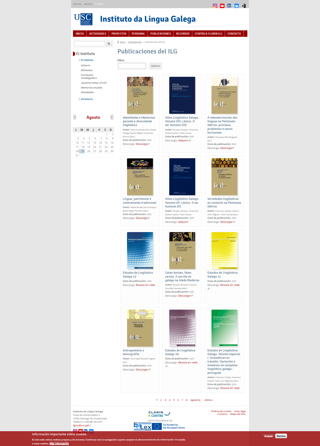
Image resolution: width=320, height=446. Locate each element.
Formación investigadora (89, 76)
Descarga (142, 144)
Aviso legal (240, 411)
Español (99, 4)
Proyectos (118, 33)
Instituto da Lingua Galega (148, 19)
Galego (88, 4)
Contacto (234, 33)
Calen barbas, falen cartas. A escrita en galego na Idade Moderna (182, 276)
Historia (85, 65)
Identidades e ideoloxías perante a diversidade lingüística (139, 121)
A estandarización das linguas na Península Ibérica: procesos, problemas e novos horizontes (222, 125)
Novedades (87, 92)
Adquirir (184, 140)
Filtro (120, 60)
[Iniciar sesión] (244, 4)
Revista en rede (145, 285)
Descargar (227, 222)
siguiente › (195, 399)
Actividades (97, 33)
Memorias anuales (91, 87)
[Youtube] (222, 4)
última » (208, 399)
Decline (281, 436)
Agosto (93, 117)
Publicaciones (160, 33)
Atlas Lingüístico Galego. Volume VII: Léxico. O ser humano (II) (182, 202)
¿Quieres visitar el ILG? (94, 82)
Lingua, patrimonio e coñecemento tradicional (139, 200)
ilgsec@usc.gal (82, 425)
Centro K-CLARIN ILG (208, 33)
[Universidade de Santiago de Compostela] (83, 20)
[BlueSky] (237, 4)
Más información (59, 443)
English (77, 4)
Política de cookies (221, 411)
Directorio (87, 99)
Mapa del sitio (238, 414)
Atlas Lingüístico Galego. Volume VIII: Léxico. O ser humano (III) (182, 121)
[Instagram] (215, 4)
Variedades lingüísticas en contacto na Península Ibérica (224, 202)
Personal (138, 33)
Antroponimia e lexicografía (133, 352)
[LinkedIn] (230, 4)
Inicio (80, 33)
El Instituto (87, 60)
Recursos (182, 33)
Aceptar (268, 436)
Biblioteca (87, 70)
